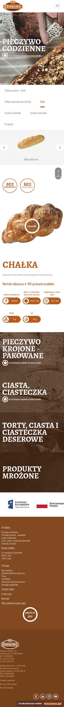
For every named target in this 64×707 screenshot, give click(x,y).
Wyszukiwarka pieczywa (14, 603)
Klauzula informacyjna (8, 684)
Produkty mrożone (21, 472)
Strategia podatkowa (10, 584)
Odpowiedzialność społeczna (13, 573)
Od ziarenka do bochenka (12, 552)
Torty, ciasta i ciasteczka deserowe (30, 432)
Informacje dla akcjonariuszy (13, 581)
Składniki (32, 226)
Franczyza (7, 594)
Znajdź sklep (8, 589)
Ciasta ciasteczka (9, 537)
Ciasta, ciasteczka (24, 390)
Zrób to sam (6, 558)
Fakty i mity (6, 555)
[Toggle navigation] (57, 5)
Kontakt (5, 598)
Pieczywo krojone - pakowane (22, 350)
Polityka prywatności (7, 680)
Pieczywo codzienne (24, 46)
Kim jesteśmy (7, 570)
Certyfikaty (6, 578)
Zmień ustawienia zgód (52, 703)
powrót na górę (30, 614)
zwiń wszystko (58, 175)
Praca (4, 576)
